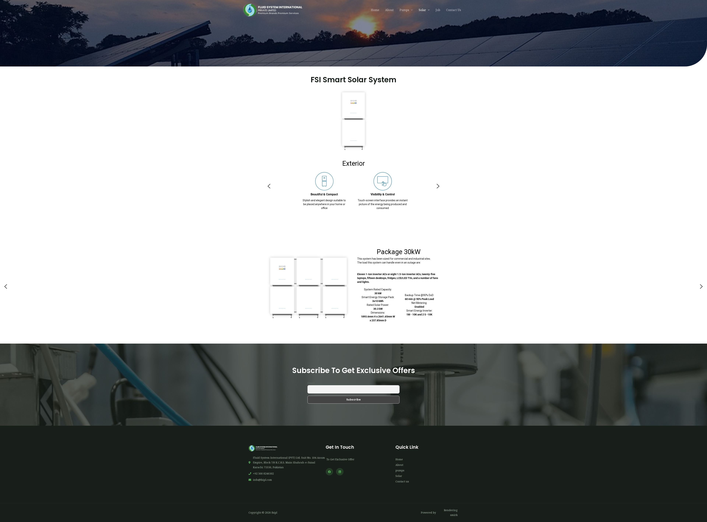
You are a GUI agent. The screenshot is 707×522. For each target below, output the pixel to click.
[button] (269, 186)
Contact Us (453, 10)
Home (375, 10)
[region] (353, 186)
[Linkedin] (340, 472)
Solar (422, 10)
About (389, 10)
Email (311, 383)
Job (438, 10)
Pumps (404, 10)
